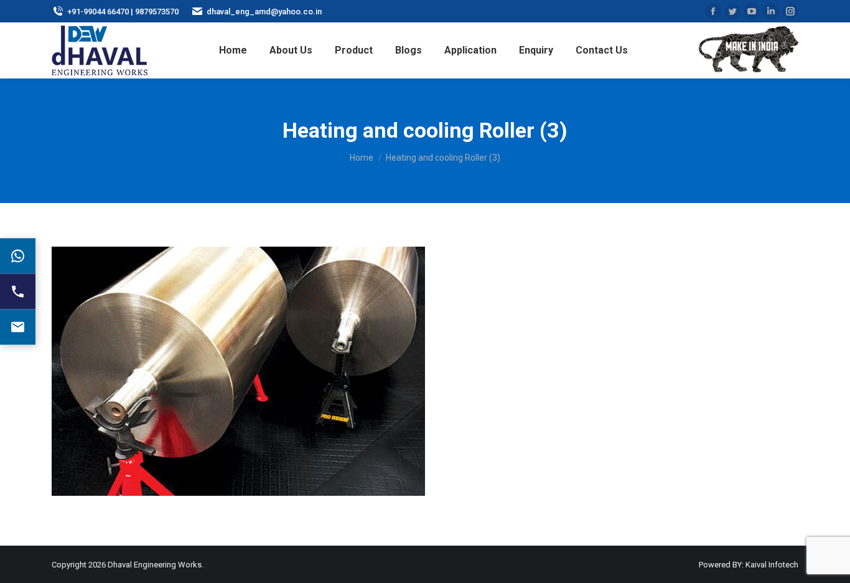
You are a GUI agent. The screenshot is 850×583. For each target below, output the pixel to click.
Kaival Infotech (771, 564)
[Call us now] (17, 292)
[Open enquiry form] (17, 327)
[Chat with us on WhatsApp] (17, 256)
